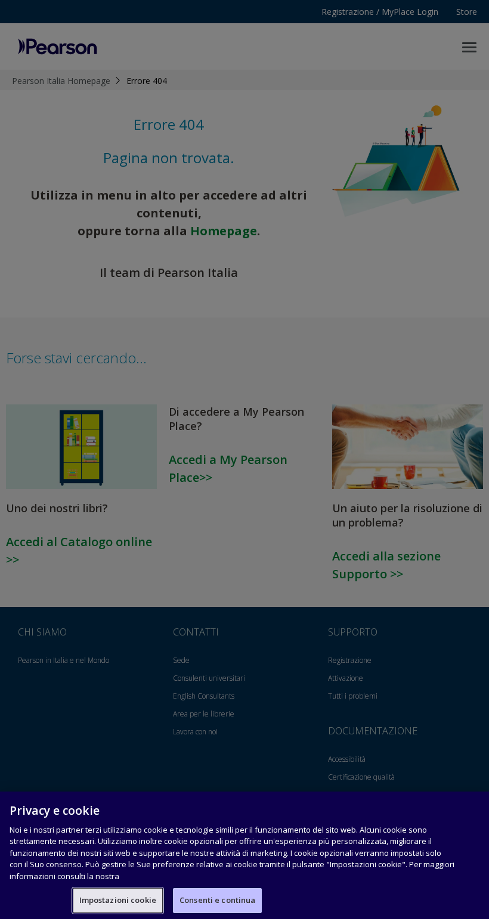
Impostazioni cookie (117, 900)
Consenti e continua (217, 900)
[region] (244, 855)
